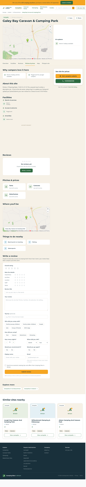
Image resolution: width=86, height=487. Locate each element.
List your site (81, 8)
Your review (8, 296)
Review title (8, 289)
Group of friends (16, 328)
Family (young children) (13, 324)
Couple (41, 324)
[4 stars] (15, 268)
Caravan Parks (26, 7)
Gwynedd (26, 458)
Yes (7, 350)
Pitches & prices (30, 63)
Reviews (20, 63)
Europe (4, 12)
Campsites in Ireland (30, 388)
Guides (52, 8)
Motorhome (23, 335)
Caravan (14, 335)
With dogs (27, 328)
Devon (25, 455)
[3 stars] (12, 268)
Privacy (76, 475)
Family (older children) (29, 324)
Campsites (18, 8)
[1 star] (6, 268)
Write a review (26, 170)
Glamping (35, 8)
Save (70, 18)
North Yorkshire (28, 453)
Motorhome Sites (43, 7)
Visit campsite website (69, 76)
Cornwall (26, 450)
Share (79, 18)
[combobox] (65, 8)
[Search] (73, 8)
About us (46, 450)
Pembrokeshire (28, 469)
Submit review (26, 372)
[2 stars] (9, 268)
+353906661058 (69, 81)
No (12, 350)
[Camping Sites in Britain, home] (8, 8)
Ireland (9, 12)
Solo (7, 328)
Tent (7, 335)
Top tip (10, 313)
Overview (5, 63)
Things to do (46, 63)
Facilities (13, 63)
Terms (81, 475)
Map (38, 63)
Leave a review (66, 2)
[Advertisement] (26, 138)
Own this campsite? (68, 87)
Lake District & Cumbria (30, 461)
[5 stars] (17, 268)
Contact (46, 453)
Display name (9, 354)
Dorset (25, 466)
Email (28, 354)
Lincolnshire (27, 463)
